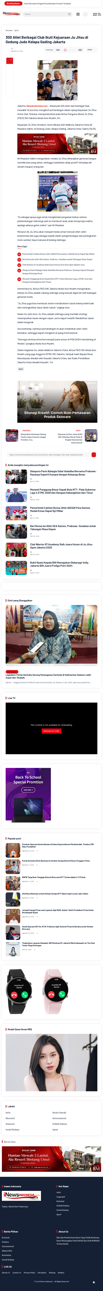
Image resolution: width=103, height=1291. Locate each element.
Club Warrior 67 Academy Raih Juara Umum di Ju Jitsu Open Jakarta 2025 (53, 265)
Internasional (59, 1118)
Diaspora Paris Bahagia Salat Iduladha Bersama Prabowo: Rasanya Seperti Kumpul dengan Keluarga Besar (58, 271)
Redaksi (61, 1273)
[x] (9, 74)
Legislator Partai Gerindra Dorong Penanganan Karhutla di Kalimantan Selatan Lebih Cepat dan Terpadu (48, 676)
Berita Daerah (59, 1112)
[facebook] (9, 67)
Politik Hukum (12, 672)
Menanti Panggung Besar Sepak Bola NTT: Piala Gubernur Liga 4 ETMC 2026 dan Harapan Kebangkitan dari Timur (57, 280)
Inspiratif (61, 1197)
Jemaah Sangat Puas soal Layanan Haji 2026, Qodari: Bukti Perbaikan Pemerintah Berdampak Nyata (58, 911)
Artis (8, 1112)
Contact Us (17, 1273)
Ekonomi (10, 1118)
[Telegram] (9, 81)
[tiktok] (96, 1270)
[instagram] (92, 1270)
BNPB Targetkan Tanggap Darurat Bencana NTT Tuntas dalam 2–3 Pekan (54, 877)
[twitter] (88, 1270)
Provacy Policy (29, 1273)
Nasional (10, 1124)
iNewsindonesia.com (37, 106)
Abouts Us (6, 1273)
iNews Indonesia (46, 1281)
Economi (6, 1237)
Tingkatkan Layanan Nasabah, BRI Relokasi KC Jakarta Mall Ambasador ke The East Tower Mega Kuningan (58, 944)
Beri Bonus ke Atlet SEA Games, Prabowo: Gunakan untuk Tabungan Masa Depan (57, 259)
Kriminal (60, 1201)
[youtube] (99, 1270)
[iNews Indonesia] (11, 15)
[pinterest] (9, 94)
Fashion (5, 1242)
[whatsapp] (9, 87)
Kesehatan (6, 1255)
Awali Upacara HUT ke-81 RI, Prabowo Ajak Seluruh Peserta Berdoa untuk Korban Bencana (57, 927)
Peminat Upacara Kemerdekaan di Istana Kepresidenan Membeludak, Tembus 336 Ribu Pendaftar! (58, 845)
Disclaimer (42, 1273)
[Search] (69, 14)
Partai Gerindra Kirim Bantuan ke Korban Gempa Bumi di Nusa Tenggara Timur (56, 860)
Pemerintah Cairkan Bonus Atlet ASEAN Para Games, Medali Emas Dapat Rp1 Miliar (58, 254)
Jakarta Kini (7, 1251)
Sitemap (52, 1273)
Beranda (9, 30)
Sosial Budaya (12, 1129)
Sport (16, 30)
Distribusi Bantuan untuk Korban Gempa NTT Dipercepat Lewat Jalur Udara (55, 893)
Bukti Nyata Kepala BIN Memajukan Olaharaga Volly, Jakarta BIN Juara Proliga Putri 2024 (59, 564)
